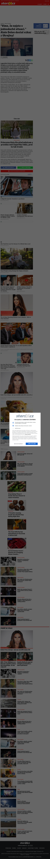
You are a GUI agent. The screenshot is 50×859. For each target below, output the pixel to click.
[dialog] (25, 429)
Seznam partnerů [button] (28, 434)
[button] (25, 428)
